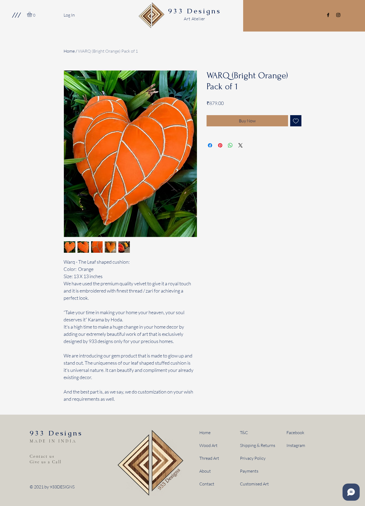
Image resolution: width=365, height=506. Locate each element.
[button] (16, 15)
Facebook (295, 432)
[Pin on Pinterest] (220, 145)
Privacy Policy (253, 458)
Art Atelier (194, 18)
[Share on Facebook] (210, 145)
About (205, 471)
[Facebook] (328, 15)
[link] (32, 14)
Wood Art (208, 445)
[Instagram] (338, 15)
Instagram (295, 445)
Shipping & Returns (257, 445)
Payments (249, 471)
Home (69, 51)
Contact (206, 483)
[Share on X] (240, 145)
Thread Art (209, 458)
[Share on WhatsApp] (230, 145)
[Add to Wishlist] (295, 120)
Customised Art (254, 483)
